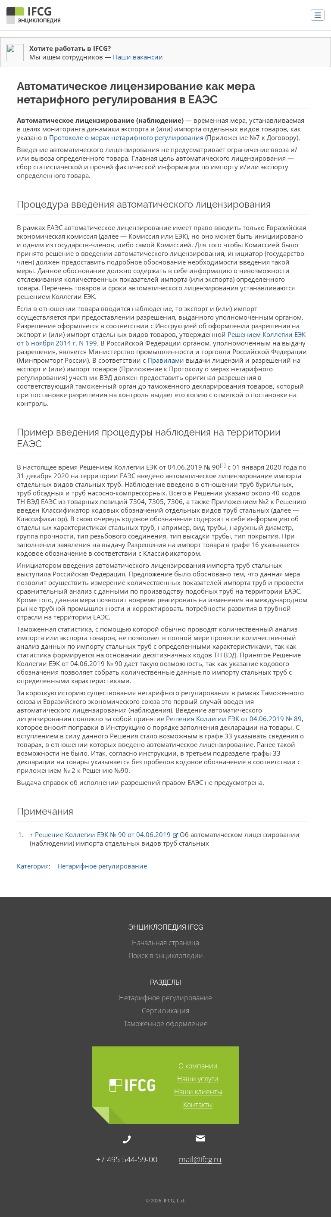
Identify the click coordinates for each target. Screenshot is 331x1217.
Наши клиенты (198, 1092)
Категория (33, 866)
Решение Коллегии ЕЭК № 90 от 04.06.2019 (103, 834)
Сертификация (165, 1011)
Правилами (165, 360)
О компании (198, 1066)
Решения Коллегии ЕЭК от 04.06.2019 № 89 (234, 718)
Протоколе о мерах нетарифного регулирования (126, 137)
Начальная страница (165, 942)
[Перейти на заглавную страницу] (33, 17)
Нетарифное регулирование (102, 866)
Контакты (198, 1105)
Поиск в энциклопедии (165, 955)
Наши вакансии (138, 57)
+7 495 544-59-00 (126, 1158)
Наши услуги (198, 1079)
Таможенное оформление (166, 1023)
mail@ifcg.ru (200, 1159)
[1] (223, 465)
